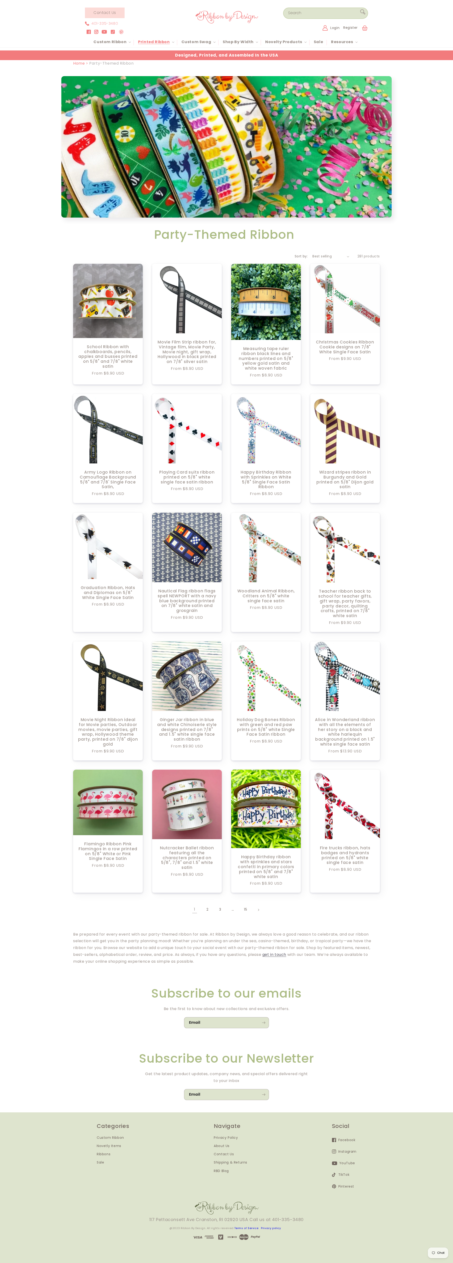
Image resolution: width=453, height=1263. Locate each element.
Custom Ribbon (110, 1137)
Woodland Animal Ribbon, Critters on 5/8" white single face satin (266, 596)
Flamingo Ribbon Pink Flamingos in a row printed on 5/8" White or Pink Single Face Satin (108, 851)
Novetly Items (109, 1145)
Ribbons (103, 1154)
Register (350, 27)
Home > (81, 63)
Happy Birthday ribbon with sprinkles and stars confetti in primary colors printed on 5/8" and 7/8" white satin (266, 867)
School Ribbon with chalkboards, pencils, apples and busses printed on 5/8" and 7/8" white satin (108, 356)
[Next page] (258, 910)
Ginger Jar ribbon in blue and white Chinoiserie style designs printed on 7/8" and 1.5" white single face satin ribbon (187, 729)
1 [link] (194, 909)
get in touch (274, 954)
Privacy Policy (226, 1137)
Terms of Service (246, 1228)
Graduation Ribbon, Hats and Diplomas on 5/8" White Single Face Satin (108, 592)
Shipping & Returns (230, 1162)
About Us (222, 1145)
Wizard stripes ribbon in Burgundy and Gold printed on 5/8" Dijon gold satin (344, 479)
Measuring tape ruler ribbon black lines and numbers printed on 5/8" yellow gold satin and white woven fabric (266, 358)
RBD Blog (221, 1170)
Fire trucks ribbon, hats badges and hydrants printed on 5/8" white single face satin (345, 855)
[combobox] (325, 13)
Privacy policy (271, 1228)
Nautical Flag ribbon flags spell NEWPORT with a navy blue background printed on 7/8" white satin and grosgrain (187, 601)
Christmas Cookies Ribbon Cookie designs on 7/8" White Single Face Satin (345, 347)
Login (335, 27)
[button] (112, 42)
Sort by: (301, 256)
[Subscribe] (263, 1022)
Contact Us (104, 12)
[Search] (362, 13)
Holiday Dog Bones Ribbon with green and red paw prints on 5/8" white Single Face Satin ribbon (266, 727)
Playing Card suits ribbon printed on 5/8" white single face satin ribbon (187, 477)
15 (245, 909)
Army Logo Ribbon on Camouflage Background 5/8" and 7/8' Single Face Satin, (108, 479)
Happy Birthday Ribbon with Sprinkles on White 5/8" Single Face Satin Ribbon (266, 479)
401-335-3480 (105, 23)
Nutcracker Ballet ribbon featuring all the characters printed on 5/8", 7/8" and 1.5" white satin (187, 858)
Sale (100, 1162)
